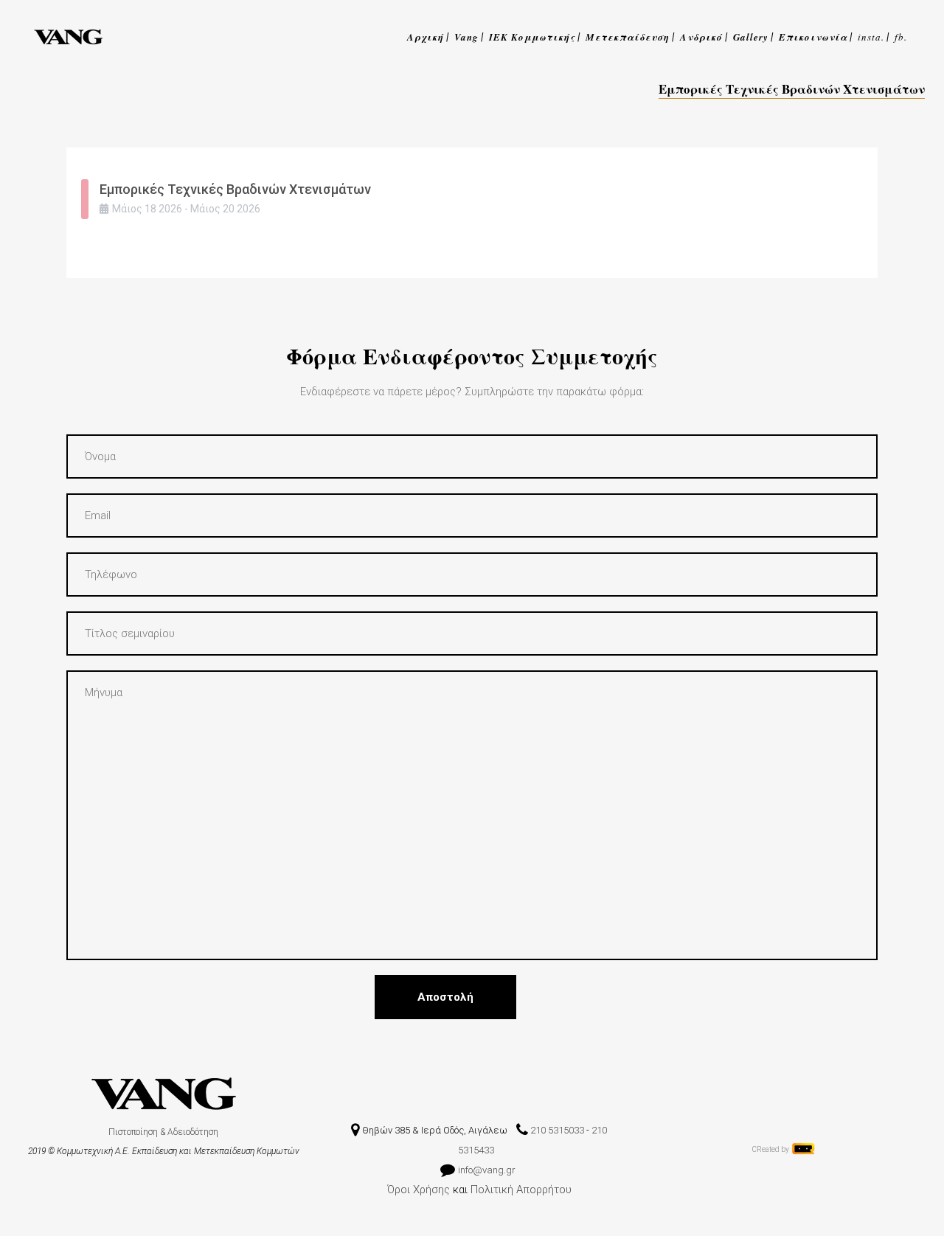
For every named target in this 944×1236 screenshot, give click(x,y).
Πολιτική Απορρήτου (521, 1189)
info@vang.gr (488, 1170)
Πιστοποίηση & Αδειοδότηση (163, 1132)
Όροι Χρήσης (418, 1189)
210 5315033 (557, 1130)
